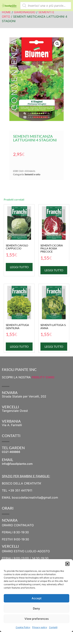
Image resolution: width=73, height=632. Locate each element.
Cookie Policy (23, 627)
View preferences (37, 618)
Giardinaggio (24, 12)
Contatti (53, 627)
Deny (36, 608)
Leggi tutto (19, 267)
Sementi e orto (32, 174)
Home (6, 12)
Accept (37, 598)
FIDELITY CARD (43, 377)
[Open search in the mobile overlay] (45, 5)
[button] (67, 564)
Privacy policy (39, 627)
